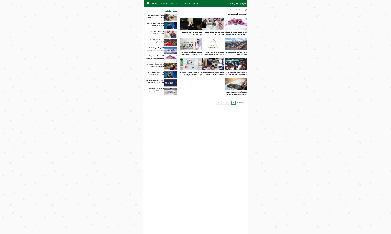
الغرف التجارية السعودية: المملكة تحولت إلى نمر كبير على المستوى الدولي (236, 34)
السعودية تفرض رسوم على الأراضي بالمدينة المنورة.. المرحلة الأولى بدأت (213, 54)
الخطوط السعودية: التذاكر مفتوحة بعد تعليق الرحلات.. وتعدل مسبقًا (155, 50)
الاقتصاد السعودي (175, 3)
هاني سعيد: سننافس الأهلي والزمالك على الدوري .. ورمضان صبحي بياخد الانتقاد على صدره (155, 26)
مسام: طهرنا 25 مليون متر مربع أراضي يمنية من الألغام (155, 16)
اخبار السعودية (187, 3)
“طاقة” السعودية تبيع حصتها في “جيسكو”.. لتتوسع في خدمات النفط (213, 74)
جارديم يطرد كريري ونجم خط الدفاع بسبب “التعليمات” (155, 65)
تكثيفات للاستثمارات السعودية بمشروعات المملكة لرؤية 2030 (192, 53)
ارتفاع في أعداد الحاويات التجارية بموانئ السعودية (236, 53)
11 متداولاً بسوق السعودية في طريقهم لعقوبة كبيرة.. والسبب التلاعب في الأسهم (236, 74)
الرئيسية (195, 3)
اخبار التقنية (164, 3)
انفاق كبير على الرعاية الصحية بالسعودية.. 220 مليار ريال (214, 33)
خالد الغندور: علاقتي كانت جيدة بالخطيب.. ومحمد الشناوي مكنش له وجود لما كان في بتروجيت (155, 75)
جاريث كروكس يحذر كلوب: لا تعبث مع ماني (155, 41)
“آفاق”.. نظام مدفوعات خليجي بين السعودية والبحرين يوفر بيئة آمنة (155, 82)
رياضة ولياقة (155, 3)
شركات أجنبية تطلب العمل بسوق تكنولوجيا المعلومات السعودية (236, 93)
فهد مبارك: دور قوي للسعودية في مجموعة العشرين (192, 33)
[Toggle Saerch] (148, 3)
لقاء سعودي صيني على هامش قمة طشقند (157, 32)
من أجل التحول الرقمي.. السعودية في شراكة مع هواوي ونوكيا (191, 73)
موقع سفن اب (238, 3)
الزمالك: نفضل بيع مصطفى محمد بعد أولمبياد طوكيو (156, 89)
